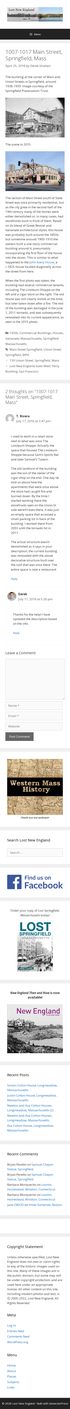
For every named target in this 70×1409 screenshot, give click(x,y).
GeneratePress (58, 1403)
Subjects (13, 1382)
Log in (11, 1325)
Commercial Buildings (35, 333)
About (11, 1371)
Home (11, 1365)
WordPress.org (17, 1342)
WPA (25, 355)
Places (11, 1376)
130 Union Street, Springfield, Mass (34, 360)
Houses (58, 333)
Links (11, 1387)
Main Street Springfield (26, 349)
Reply (14, 578)
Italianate (12, 338)
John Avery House (41, 262)
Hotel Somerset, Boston (45, 1205)
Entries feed (15, 1331)
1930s (14, 333)
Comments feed (18, 1336)
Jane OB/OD (15, 1205)
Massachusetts (31, 338)
